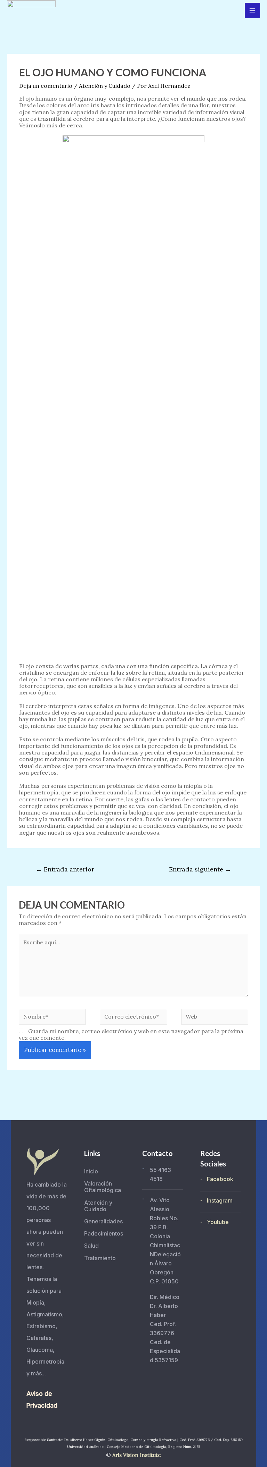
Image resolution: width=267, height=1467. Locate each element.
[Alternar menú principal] (252, 10)
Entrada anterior (65, 869)
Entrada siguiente (200, 869)
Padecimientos (103, 1233)
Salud (91, 1245)
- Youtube (214, 1222)
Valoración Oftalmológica (102, 1187)
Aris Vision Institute (136, 1455)
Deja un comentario (45, 85)
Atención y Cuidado (104, 85)
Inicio (91, 1171)
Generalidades (103, 1221)
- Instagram (216, 1200)
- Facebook (216, 1178)
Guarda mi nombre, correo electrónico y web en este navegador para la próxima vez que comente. (131, 1034)
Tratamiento (100, 1258)
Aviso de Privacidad (41, 1399)
